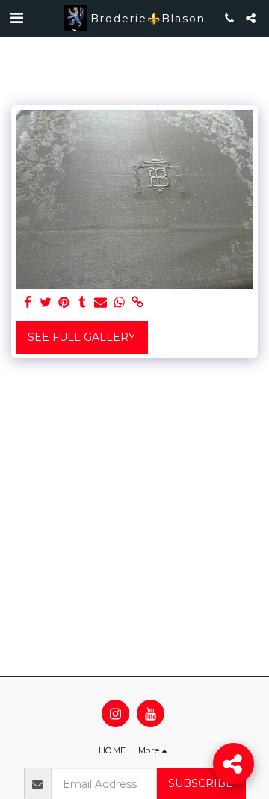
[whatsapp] (119, 303)
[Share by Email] (101, 303)
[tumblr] (83, 303)
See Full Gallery (81, 337)
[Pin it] (64, 303)
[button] (16, 18)
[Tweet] (46, 303)
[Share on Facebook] (27, 303)
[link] (137, 303)
